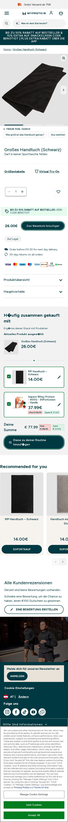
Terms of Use (41, 787)
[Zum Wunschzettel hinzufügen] (58, 192)
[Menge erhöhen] (22, 191)
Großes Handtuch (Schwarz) (30, 49)
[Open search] (6, 23)
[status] (15, 191)
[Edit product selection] (59, 377)
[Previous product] (55, 561)
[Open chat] (42, 712)
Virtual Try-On (49, 171)
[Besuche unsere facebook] (16, 712)
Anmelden (17, 676)
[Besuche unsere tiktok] (24, 712)
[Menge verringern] (9, 191)
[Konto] (51, 13)
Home (7, 49)
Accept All (34, 815)
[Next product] (63, 561)
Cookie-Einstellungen (19, 688)
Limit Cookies (34, 805)
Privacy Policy (21, 787)
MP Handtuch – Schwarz (21, 519)
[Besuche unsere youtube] (33, 712)
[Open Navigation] (7, 13)
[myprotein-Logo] (34, 13)
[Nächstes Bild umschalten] (64, 90)
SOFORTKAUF (22, 549)
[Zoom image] (64, 58)
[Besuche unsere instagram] (7, 712)
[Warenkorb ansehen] (61, 13)
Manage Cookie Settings (34, 794)
